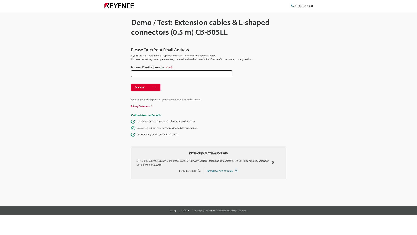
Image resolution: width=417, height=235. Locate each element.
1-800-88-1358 (304, 6)
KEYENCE (185, 210)
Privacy (173, 210)
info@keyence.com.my (220, 170)
